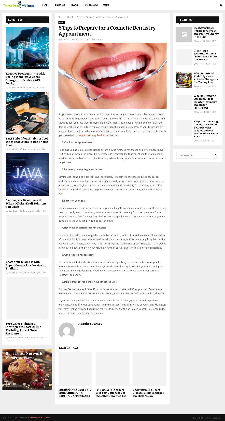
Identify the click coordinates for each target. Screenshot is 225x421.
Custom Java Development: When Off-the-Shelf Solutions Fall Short (26, 203)
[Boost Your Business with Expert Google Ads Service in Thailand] (27, 236)
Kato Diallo (14, 149)
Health (46, 4)
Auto (106, 4)
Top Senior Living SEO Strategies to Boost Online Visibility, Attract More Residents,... (23, 328)
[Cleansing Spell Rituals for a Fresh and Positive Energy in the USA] (184, 34)
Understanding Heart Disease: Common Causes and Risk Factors (148, 393)
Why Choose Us (213, 418)
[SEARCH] (215, 155)
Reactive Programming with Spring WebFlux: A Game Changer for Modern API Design (25, 78)
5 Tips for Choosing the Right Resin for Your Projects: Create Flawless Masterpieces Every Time (206, 129)
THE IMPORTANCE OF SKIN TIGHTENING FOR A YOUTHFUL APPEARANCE (74, 393)
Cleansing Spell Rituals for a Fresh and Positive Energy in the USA (206, 32)
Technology (90, 4)
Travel (74, 4)
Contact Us (198, 418)
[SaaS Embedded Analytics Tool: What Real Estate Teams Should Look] (27, 113)
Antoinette (13, 272)
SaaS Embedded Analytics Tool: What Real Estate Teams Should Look (27, 142)
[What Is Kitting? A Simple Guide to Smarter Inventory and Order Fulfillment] (184, 102)
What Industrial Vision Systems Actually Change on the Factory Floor (206, 78)
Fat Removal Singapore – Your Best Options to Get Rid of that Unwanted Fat (111, 393)
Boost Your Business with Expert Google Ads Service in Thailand (25, 265)
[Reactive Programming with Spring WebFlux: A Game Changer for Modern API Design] (27, 48)
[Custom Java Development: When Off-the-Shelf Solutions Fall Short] (27, 174)
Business (60, 4)
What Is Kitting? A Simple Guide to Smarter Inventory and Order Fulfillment (205, 102)
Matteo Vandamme (17, 337)
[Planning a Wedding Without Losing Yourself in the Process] (184, 57)
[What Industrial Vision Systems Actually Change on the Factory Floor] (184, 80)
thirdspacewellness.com (39, 417)
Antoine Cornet (68, 39)
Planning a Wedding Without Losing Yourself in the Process (205, 55)
